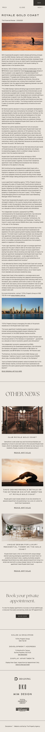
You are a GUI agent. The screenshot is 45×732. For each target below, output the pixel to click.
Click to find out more (23, 664)
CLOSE (22, 7)
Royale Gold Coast (30, 71)
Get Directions (22, 654)
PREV (4, 7)
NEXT (40, 7)
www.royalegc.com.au (18, 295)
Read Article (22, 453)
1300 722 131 (22, 641)
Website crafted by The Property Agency (27, 726)
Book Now (22, 616)
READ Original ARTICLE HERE (12, 371)
